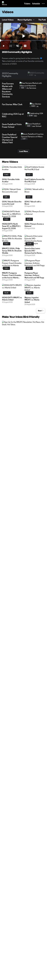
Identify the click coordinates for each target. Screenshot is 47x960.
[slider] (23, 40)
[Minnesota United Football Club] (4, 3)
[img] (10, 46)
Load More (23, 151)
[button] (43, 3)
